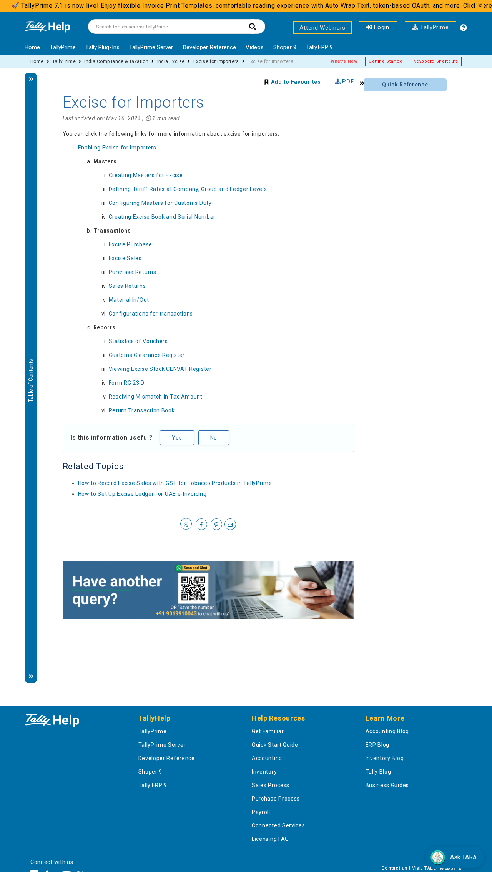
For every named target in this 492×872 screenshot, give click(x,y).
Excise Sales (125, 258)
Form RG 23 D (127, 383)
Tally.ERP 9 (319, 47)
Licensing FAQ (270, 839)
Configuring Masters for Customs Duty (160, 203)
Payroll (261, 812)
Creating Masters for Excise (146, 175)
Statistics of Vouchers (138, 341)
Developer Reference (209, 47)
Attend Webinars (322, 27)
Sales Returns (127, 286)
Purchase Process (276, 799)
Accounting (267, 758)
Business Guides (387, 785)
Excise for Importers (216, 61)
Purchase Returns (132, 272)
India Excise (171, 61)
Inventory (264, 772)
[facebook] (201, 525)
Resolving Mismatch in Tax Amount (156, 397)
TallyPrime (434, 27)
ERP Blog (378, 745)
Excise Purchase (131, 244)
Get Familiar (268, 731)
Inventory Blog (385, 758)
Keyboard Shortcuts (435, 61)
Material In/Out (129, 300)
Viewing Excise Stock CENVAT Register (160, 369)
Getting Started (386, 61)
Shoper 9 (284, 47)
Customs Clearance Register (147, 355)
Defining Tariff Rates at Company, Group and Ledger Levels (188, 189)
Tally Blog (378, 772)
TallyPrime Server (151, 47)
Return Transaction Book (142, 410)
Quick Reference (405, 84)
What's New (344, 61)
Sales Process (270, 785)
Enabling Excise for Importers (117, 148)
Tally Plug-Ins (102, 47)
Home (32, 47)
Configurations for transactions (151, 314)
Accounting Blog (387, 731)
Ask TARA (463, 857)
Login (380, 27)
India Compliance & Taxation (116, 61)
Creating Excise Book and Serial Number (162, 217)
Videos (255, 47)
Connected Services (278, 825)
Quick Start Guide (275, 745)
